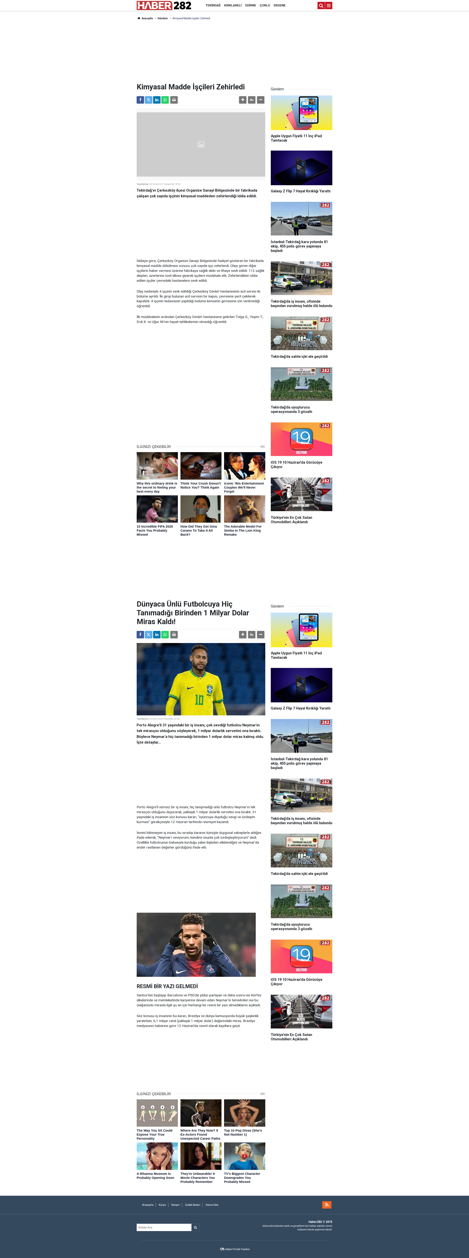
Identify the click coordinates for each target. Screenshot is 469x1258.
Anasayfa (147, 18)
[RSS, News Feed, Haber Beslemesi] (326, 1205)
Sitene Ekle (212, 1204)
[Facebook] (140, 100)
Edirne (250, 5)
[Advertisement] (234, 51)
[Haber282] (164, 5)
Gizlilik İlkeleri (192, 1204)
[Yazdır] (174, 100)
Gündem (163, 18)
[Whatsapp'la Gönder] (165, 100)
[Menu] (328, 6)
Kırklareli (233, 5)
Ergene (280, 5)
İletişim (175, 1204)
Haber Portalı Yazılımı (237, 1249)
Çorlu (265, 5)
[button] (242, 100)
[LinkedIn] (156, 100)
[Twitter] (148, 100)
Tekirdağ (213, 5)
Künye (162, 1204)
